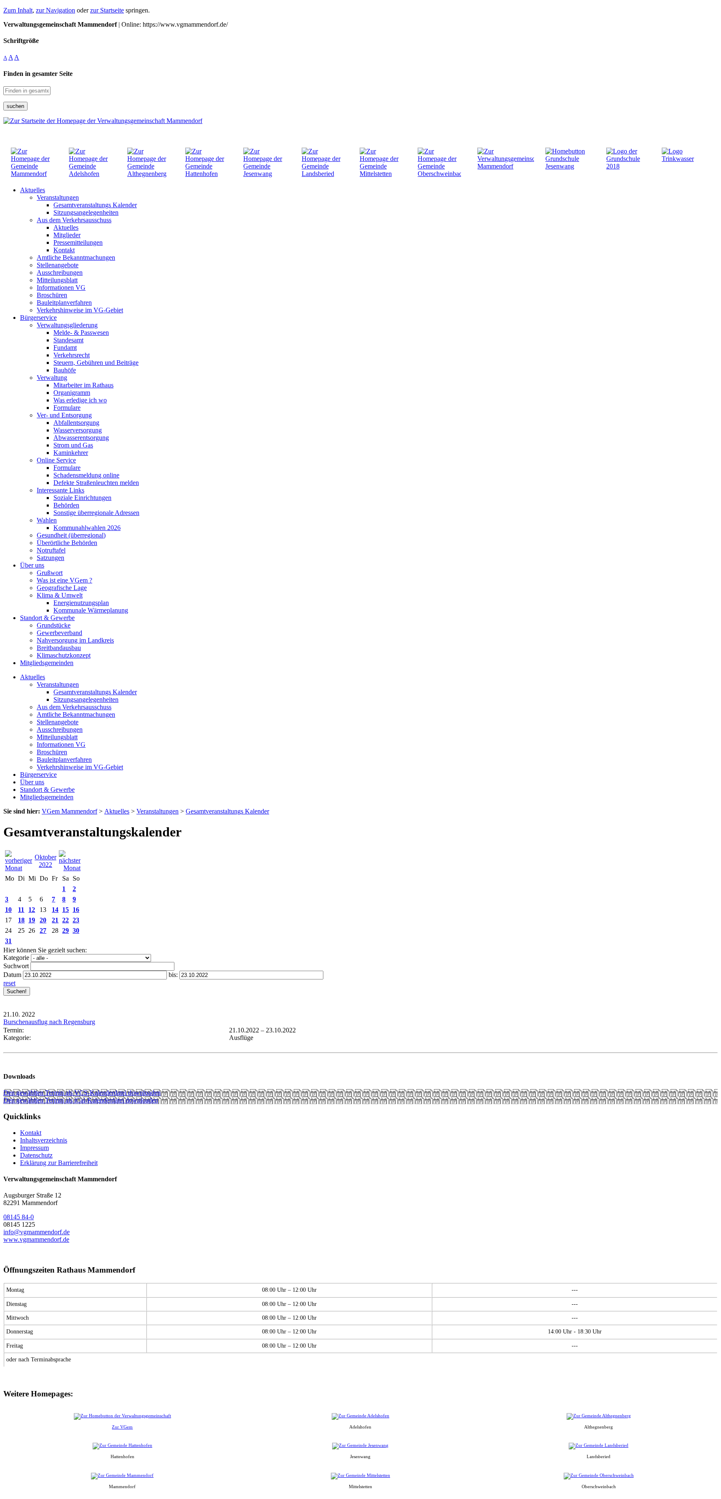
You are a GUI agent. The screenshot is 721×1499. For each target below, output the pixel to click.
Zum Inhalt (18, 10)
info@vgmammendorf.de (36, 1231)
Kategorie (16, 957)
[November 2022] (70, 867)
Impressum (34, 1147)
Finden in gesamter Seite (38, 73)
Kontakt (30, 1132)
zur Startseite (107, 10)
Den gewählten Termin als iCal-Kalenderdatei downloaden (80, 1100)
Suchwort (16, 965)
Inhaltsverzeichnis (43, 1140)
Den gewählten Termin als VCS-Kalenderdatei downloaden (82, 1092)
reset (9, 983)
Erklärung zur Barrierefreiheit (59, 1162)
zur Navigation (55, 10)
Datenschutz (36, 1155)
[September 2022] (18, 867)
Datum (12, 974)
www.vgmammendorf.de (36, 1239)
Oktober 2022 (45, 861)
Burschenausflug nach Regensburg (49, 1021)
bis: (173, 974)
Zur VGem (122, 1426)
